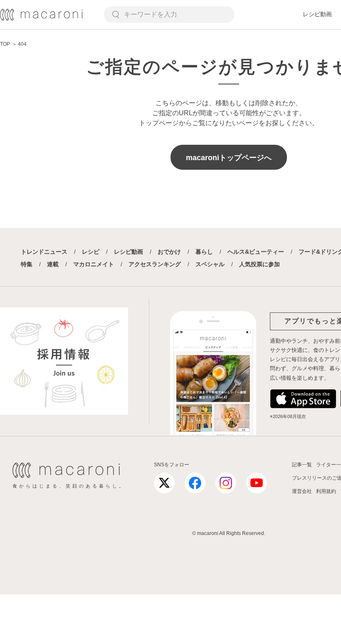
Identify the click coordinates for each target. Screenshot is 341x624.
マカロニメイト (93, 264)
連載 (53, 264)
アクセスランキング (154, 264)
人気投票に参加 (259, 264)
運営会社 (302, 491)
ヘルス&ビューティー (255, 251)
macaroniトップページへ (229, 158)
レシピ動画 (317, 14)
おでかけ (169, 251)
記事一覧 (302, 465)
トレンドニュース (44, 251)
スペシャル (210, 264)
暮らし (204, 251)
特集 (26, 264)
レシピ (90, 251)
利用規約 (326, 491)
